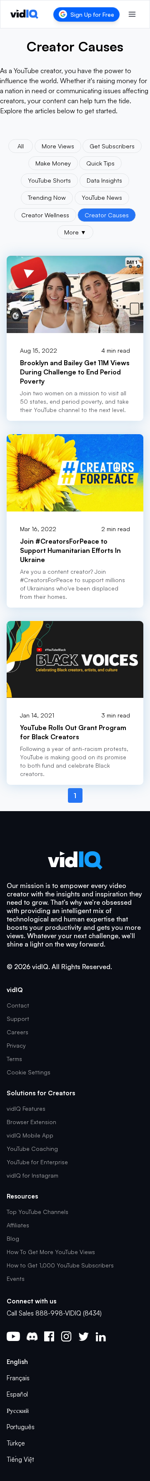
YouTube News (102, 197)
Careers (17, 1032)
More (75, 232)
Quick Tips (100, 163)
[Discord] (32, 1336)
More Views (58, 146)
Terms (14, 1058)
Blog (13, 1238)
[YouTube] (13, 1336)
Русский (18, 1411)
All (21, 146)
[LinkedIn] (100, 1336)
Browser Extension (31, 1121)
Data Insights (104, 180)
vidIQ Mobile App (30, 1135)
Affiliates (18, 1225)
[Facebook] (49, 1336)
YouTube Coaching (32, 1148)
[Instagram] (66, 1336)
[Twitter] (83, 1336)
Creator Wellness (45, 215)
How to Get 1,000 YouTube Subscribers (60, 1265)
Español (17, 1394)
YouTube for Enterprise (37, 1161)
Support (18, 1018)
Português (21, 1427)
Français (18, 1378)
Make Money (53, 163)
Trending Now (47, 197)
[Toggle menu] (132, 14)
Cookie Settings (28, 1072)
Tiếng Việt (20, 1459)
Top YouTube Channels (37, 1211)
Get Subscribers (112, 146)
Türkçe (16, 1443)
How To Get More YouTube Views (51, 1251)
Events (16, 1278)
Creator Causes (107, 215)
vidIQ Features (26, 1108)
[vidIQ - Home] (24, 14)
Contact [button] (18, 1005)
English (17, 1362)
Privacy (16, 1045)
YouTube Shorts (49, 180)
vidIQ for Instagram (32, 1175)
